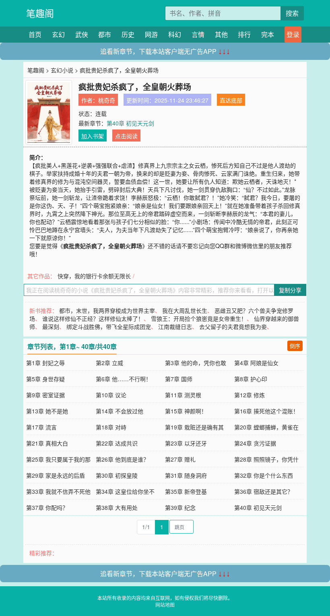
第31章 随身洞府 (186, 475)
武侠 (81, 34)
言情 (198, 34)
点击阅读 (126, 136)
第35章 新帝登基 (186, 491)
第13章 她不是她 (47, 411)
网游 (151, 34)
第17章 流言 (41, 427)
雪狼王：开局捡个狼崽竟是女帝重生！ (199, 318)
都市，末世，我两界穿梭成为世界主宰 (107, 310)
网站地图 (165, 604)
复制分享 (290, 290)
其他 (221, 34)
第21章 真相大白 (47, 443)
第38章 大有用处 (117, 507)
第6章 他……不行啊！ (123, 379)
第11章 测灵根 (183, 395)
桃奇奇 (106, 100)
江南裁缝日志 (175, 326)
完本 (267, 34)
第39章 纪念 (180, 507)
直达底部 (231, 100)
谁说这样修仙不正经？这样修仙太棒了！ (93, 318)
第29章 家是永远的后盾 (55, 475)
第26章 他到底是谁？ (122, 459)
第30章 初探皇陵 (117, 475)
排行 (244, 34)
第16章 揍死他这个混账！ (266, 411)
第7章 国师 (178, 379)
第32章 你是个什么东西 (263, 475)
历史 (128, 34)
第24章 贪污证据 (255, 443)
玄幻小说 (62, 70)
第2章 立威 (109, 363)
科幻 (174, 34)
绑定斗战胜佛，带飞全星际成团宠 (108, 326)
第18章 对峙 (111, 427)
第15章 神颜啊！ (186, 411)
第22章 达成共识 (117, 443)
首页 (35, 34)
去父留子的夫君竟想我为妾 (233, 326)
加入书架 (92, 136)
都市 (104, 34)
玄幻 (58, 34)
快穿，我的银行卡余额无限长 (94, 276)
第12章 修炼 (249, 395)
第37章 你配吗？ (47, 507)
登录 (293, 34)
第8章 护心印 (250, 379)
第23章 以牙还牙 (186, 443)
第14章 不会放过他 (119, 411)
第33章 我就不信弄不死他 (58, 491)
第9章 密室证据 (45, 395)
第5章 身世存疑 (45, 379)
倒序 (295, 345)
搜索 (292, 13)
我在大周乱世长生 (184, 310)
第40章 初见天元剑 (130, 123)
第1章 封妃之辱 (45, 363)
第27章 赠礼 (180, 459)
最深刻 (50, 326)
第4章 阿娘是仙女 (256, 363)
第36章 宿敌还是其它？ (263, 491)
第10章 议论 (111, 395)
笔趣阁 (40, 13)
